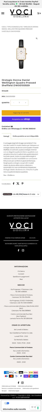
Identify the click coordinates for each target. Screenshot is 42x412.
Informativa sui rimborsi (9, 386)
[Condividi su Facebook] (13, 183)
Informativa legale (13, 390)
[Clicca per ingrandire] (36, 38)
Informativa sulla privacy (25, 386)
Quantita (5, 102)
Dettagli (6, 136)
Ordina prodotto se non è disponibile (25, 136)
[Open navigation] (5, 13)
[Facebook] (18, 250)
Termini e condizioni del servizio (11, 388)
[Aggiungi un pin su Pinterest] (22, 183)
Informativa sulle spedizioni (31, 388)
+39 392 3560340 (28, 129)
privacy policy (23, 246)
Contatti (21, 274)
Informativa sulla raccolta (14, 409)
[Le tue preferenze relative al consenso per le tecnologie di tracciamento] (38, 408)
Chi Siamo (21, 271)
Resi (21, 279)
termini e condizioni (28, 243)
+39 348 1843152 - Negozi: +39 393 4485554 (27, 5)
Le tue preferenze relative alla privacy (23, 403)
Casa (4, 27)
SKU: (3, 96)
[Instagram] (23, 250)
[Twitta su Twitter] (18, 183)
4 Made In (13, 395)
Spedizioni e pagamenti (21, 276)
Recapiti (4, 390)
